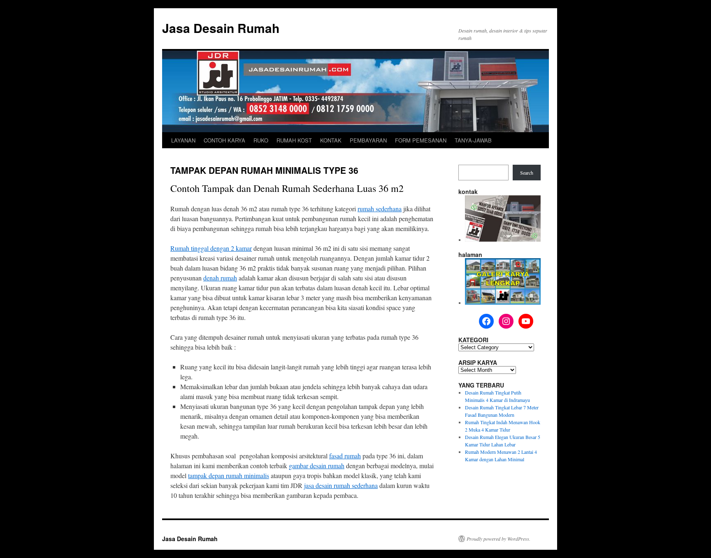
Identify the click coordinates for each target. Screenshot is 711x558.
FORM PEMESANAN (420, 140)
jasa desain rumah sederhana (341, 485)
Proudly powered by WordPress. (498, 538)
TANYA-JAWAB (473, 140)
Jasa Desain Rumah (220, 28)
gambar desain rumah (316, 465)
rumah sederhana (380, 208)
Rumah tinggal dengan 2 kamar (211, 248)
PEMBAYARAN (368, 140)
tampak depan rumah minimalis (228, 475)
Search (526, 172)
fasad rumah (345, 455)
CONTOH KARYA (224, 140)
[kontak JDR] (503, 239)
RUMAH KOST (294, 140)
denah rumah (220, 277)
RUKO (260, 140)
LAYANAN (183, 140)
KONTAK (331, 140)
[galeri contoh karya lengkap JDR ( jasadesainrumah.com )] (503, 302)
